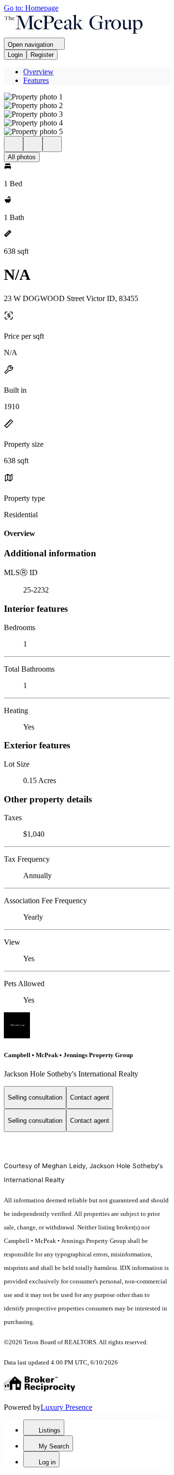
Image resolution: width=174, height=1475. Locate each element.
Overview (38, 72)
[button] (87, 97)
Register (42, 54)
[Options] (13, 144)
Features (36, 80)
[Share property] (52, 144)
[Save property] (33, 144)
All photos (22, 157)
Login (15, 54)
